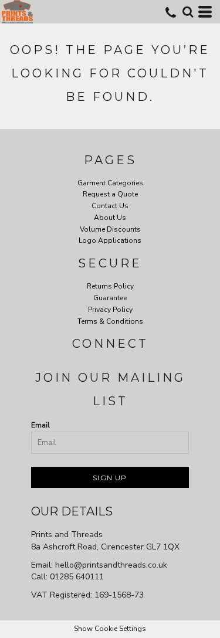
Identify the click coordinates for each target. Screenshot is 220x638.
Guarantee (110, 298)
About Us (110, 217)
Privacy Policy (110, 309)
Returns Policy (110, 286)
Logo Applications (110, 240)
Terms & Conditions (110, 321)
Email (40, 425)
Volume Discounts (110, 229)
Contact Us (110, 206)
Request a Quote (110, 194)
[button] (188, 12)
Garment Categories (110, 183)
